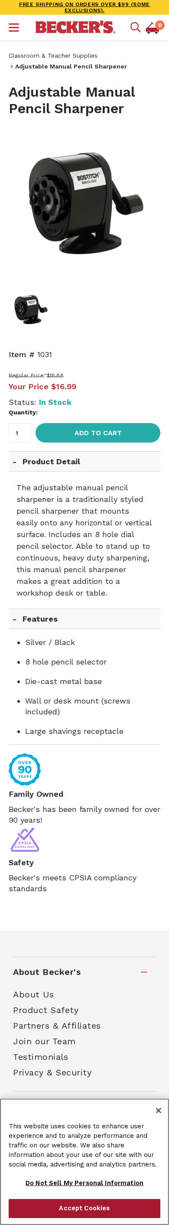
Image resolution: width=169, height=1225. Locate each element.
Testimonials (40, 1057)
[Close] (158, 1110)
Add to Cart (98, 433)
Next (147, 203)
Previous (21, 203)
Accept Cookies (84, 1208)
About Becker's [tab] (47, 972)
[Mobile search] (135, 27)
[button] (14, 28)
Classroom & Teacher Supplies (53, 55)
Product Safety (45, 1010)
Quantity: (23, 412)
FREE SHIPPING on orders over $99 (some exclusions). (84, 7)
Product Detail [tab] (51, 461)
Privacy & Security (52, 1072)
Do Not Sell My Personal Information (84, 1183)
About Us (33, 994)
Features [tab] (40, 618)
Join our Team (44, 1041)
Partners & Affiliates (57, 1025)
